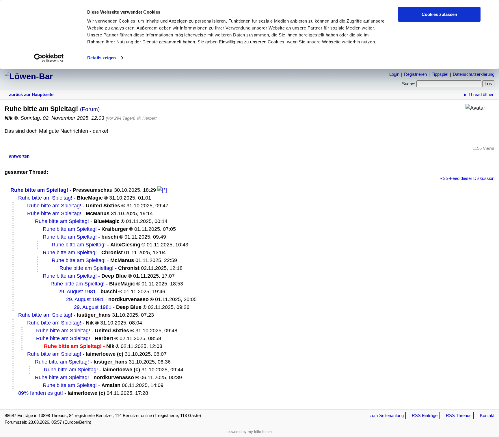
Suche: (408, 83)
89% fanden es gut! (40, 393)
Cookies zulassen (439, 14)
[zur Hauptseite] (29, 76)
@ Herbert (147, 118)
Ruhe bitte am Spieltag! (39, 190)
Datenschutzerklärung (473, 74)
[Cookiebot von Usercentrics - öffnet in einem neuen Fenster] (49, 58)
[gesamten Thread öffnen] (162, 190)
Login (394, 74)
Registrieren (415, 74)
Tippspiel (440, 74)
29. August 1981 (77, 291)
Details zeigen (101, 57)
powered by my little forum (250, 431)
